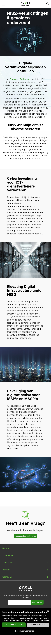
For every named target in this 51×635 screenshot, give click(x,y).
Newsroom (7, 562)
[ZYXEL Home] (25, 4)
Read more (45, 620)
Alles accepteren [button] (14, 625)
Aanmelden (37, 602)
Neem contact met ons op (25, 536)
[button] (25, 631)
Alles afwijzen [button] (38, 625)
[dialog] (25, 621)
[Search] (47, 3)
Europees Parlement (20, 79)
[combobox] (48, 611)
